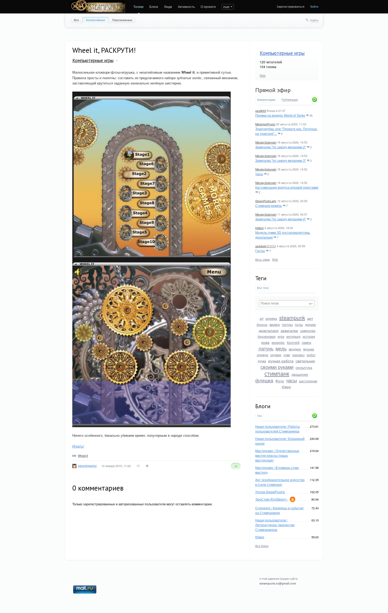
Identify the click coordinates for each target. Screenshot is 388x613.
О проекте (208, 6)
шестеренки (308, 381)
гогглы (287, 324)
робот (311, 355)
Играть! (78, 446)
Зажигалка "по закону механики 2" (280, 147)
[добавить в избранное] (147, 466)
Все (76, 20)
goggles (271, 318)
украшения (299, 374)
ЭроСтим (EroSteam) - (271, 499)
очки (286, 355)
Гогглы (260, 250)
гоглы (299, 324)
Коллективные (95, 20)
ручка (262, 361)
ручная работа (281, 360)
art (261, 318)
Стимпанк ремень (268, 205)
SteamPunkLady (265, 201)
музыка (308, 349)
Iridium (259, 228)
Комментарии (266, 99)
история (309, 336)
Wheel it (83, 455)
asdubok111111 (265, 246)
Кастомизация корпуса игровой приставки (286, 187)
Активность (186, 6)
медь (281, 348)
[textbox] (287, 303)
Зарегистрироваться (290, 6)
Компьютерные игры (282, 53)
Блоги (153, 6)
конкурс (278, 342)
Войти (314, 6)
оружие (275, 355)
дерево (310, 324)
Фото (279, 380)
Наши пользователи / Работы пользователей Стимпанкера (277, 428)
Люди (168, 6)
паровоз (298, 355)
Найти (314, 20)
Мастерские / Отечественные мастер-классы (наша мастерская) (277, 455)
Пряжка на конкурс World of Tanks (280, 115)
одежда (262, 355)
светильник (305, 360)
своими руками (277, 366)
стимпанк (276, 373)
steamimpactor (87, 465)
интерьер (293, 336)
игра (281, 336)
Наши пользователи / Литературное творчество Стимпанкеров (275, 525)
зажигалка (289, 330)
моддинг (295, 349)
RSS (263, 75)
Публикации (290, 100)
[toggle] (116, 60)
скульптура (304, 367)
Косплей (293, 342)
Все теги (262, 287)
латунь (265, 348)
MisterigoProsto (265, 124)
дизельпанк (268, 330)
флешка (264, 380)
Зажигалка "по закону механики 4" (280, 219)
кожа (265, 342)
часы (291, 380)
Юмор (286, 386)
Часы (259, 174)
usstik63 (260, 110)
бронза (262, 324)
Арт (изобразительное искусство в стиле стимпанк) (280, 482)
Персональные (122, 20)
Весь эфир (262, 259)
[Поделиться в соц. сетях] (138, 466)
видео (274, 324)
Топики (138, 6)
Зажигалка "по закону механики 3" (280, 160)
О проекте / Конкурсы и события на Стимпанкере (279, 510)
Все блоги (261, 546)
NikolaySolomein (265, 142)
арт (310, 318)
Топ (259, 415)
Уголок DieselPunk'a (270, 492)
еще (226, 6)
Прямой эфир (273, 90)
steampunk (292, 317)
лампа (306, 342)
